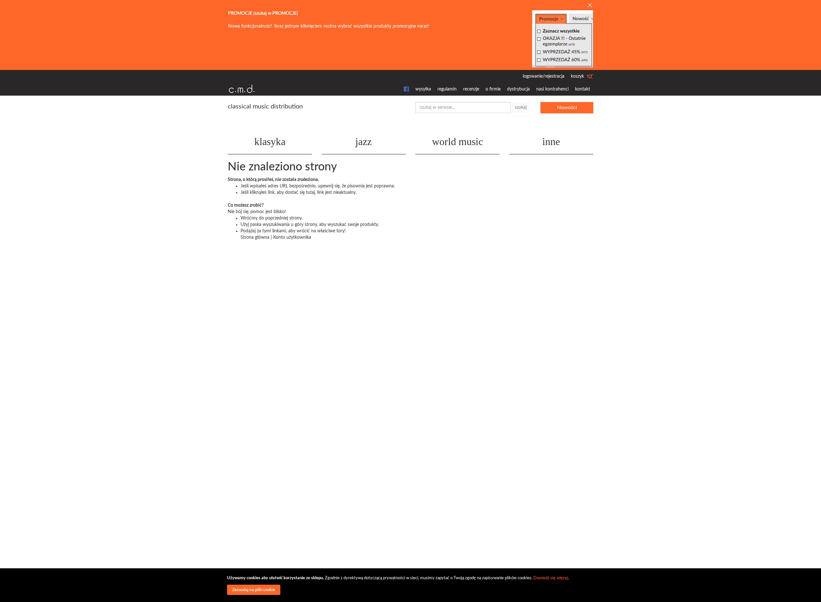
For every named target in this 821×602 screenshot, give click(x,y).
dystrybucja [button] (518, 89)
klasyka (269, 141)
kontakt (582, 89)
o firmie (493, 89)
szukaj (521, 107)
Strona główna (255, 237)
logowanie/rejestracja (543, 76)
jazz (363, 141)
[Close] (590, 6)
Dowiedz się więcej (550, 578)
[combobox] (463, 107)
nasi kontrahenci (552, 89)
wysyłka (423, 89)
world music (457, 141)
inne (551, 141)
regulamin (447, 89)
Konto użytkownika (292, 237)
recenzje (471, 89)
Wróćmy (249, 218)
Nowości (567, 107)
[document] (411, 585)
